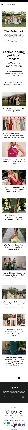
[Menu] (2, 4)
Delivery (21, 415)
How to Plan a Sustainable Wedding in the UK (14, 110)
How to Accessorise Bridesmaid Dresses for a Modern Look (14, 74)
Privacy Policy (17, 420)
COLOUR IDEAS (7, 137)
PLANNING (14, 165)
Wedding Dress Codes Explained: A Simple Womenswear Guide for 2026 (14, 218)
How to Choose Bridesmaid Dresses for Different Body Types (14, 275)
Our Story (17, 415)
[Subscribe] (23, 396)
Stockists (12, 415)
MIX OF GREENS (18, 278)
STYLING (18, 137)
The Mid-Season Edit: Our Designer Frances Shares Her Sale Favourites (14, 189)
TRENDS (22, 137)
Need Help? (7, 415)
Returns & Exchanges (9, 417)
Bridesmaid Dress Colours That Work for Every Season (14, 134)
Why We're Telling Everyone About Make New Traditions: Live (14, 161)
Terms (23, 420)
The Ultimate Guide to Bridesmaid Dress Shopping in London (14, 84)
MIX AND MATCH (13, 137)
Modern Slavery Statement (9, 420)
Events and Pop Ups (19, 417)
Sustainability (8, 418)
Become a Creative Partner (17, 418)
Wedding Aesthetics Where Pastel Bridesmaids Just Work (14, 304)
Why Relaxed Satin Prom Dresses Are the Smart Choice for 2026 (14, 247)
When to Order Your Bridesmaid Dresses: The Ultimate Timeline (14, 332)
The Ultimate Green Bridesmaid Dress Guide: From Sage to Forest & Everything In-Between (14, 361)
